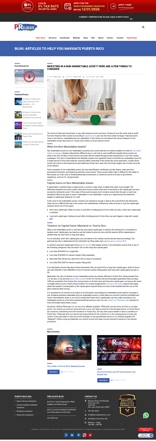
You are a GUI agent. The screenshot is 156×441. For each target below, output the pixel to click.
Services (53, 38)
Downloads (65, 38)
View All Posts (52, 418)
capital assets (90, 136)
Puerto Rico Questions (25, 415)
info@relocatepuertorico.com (99, 415)
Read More (53, 372)
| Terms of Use (54, 429)
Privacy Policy (44, 429)
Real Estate (132, 38)
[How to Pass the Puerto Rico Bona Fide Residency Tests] (18, 125)
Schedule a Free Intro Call (97, 419)
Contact (119, 38)
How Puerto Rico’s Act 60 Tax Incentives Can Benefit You (116, 373)
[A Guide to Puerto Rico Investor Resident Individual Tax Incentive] (18, 115)
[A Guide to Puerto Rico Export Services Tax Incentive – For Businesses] (18, 101)
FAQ (93, 38)
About (100, 38)
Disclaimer (35, 429)
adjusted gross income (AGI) (114, 241)
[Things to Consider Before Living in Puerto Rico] (18, 144)
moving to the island (114, 284)
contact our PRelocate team (118, 300)
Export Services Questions (26, 401)
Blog (86, 38)
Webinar (76, 38)
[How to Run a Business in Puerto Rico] (18, 136)
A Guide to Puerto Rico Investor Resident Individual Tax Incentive (32, 115)
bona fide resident (78, 279)
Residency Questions (24, 411)
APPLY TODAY (125, 5)
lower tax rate (86, 245)
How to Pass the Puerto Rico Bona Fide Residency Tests (33, 125)
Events (110, 38)
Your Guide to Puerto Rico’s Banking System (66, 366)
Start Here (40, 38)
